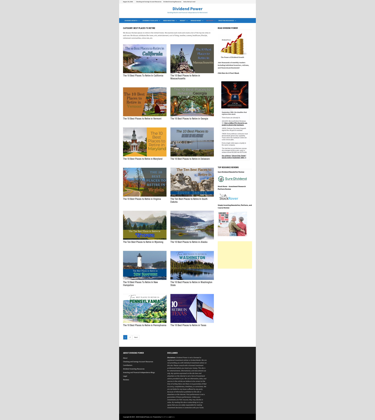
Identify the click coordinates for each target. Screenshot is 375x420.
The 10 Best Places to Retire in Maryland (142, 158)
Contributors (127, 365)
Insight (182, 20)
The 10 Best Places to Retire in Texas (188, 325)
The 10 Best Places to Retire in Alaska (188, 242)
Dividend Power (188, 8)
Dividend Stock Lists (150, 20)
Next (136, 337)
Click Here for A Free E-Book (228, 73)
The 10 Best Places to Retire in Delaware (190, 158)
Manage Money (196, 20)
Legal (125, 376)
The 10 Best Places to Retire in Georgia (189, 118)
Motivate (209, 20)
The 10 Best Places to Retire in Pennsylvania (144, 325)
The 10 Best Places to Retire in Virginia (142, 199)
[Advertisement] (235, 255)
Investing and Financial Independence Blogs (139, 372)
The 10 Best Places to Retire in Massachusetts (185, 77)
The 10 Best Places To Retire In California (143, 75)
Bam (173, 417)
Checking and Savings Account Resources (148, 2)
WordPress (164, 417)
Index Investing (169, 20)
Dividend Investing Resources (172, 2)
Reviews (126, 380)
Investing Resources (226, 20)
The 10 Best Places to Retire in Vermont (142, 118)
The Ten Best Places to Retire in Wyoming (143, 242)
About (125, 358)
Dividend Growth (131, 20)
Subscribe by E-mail (189, 2)
